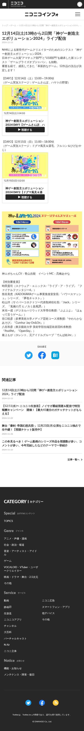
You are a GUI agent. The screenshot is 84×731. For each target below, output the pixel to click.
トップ (5, 26)
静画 (6, 607)
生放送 (8, 613)
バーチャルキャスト (15, 638)
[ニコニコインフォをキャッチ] (56, 703)
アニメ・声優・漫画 (15, 538)
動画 (6, 600)
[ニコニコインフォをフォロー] (28, 703)
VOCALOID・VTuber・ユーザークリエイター (21, 569)
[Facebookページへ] (42, 703)
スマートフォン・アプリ (56, 607)
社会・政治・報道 (14, 545)
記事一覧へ (74, 459)
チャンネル (10, 626)
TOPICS (8, 521)
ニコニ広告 (48, 600)
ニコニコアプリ (13, 620)
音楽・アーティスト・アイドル (20, 553)
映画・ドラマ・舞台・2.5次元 (21, 577)
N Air (7, 645)
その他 (8, 583)
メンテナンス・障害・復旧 (19, 675)
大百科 (8, 632)
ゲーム (13, 26)
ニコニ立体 (10, 651)
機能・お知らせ (13, 668)
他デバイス (48, 613)
